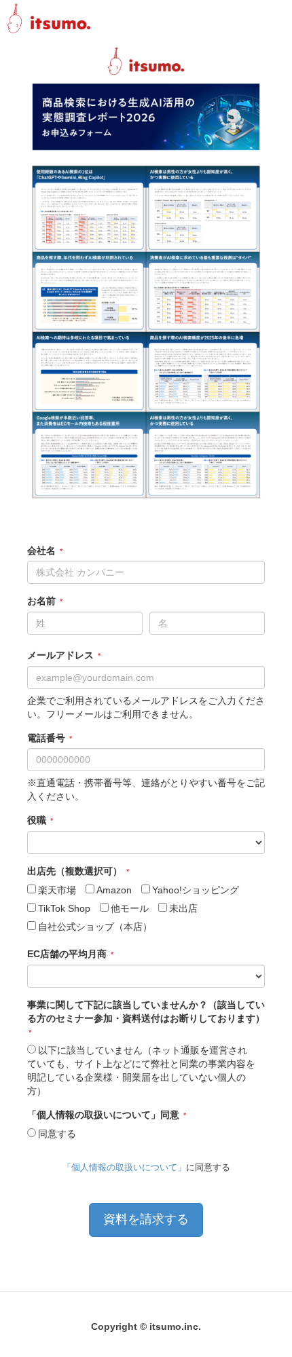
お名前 (41, 600)
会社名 (41, 550)
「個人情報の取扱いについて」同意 (103, 1114)
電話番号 (46, 737)
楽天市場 (57, 890)
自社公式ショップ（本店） (95, 926)
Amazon (114, 890)
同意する (57, 1133)
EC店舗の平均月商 (67, 953)
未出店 (183, 908)
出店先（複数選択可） (74, 871)
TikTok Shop (64, 908)
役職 (36, 820)
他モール (130, 908)
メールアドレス (60, 655)
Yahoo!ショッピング (195, 890)
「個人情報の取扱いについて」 (124, 1167)
